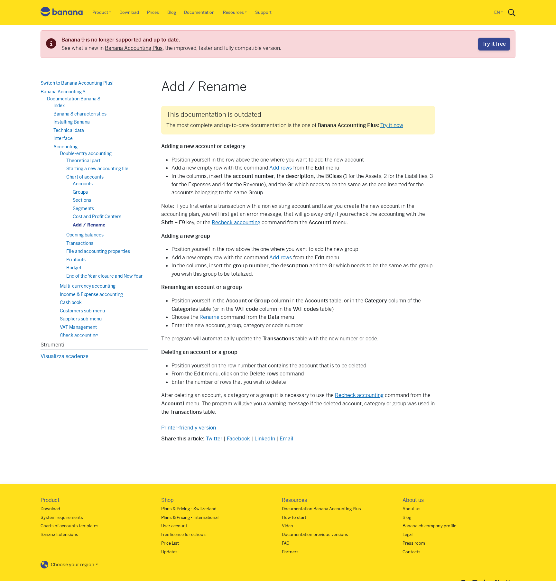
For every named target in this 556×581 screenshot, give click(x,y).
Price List (170, 543)
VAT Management (78, 327)
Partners (290, 552)
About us (412, 509)
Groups (80, 192)
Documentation (199, 12)
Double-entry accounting (86, 153)
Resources (233, 12)
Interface (63, 138)
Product (100, 12)
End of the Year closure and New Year (104, 276)
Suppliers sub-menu (81, 319)
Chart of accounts (85, 177)
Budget (73, 268)
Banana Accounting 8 (63, 92)
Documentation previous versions (315, 534)
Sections (82, 200)
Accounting (65, 147)
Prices (153, 12)
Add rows (280, 167)
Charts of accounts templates (69, 526)
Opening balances (85, 235)
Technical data (68, 130)
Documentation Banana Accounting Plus (321, 509)
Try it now (391, 125)
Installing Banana (71, 122)
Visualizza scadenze (64, 356)
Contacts (412, 552)
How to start (294, 517)
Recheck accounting (236, 222)
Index (59, 105)
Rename (210, 317)
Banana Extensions (59, 534)
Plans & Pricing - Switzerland (189, 509)
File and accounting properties (98, 251)
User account (174, 526)
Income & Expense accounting (91, 294)
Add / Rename (89, 225)
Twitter (214, 438)
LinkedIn (265, 438)
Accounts (83, 184)
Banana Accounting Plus (133, 48)
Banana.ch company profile (429, 526)
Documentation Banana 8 (73, 99)
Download (129, 12)
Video (287, 526)
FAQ (286, 543)
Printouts (76, 260)
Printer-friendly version (188, 427)
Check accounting (79, 335)
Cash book (71, 302)
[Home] (62, 12)
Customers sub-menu (82, 311)
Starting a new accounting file (97, 168)
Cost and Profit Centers (97, 216)
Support (263, 12)
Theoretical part (83, 160)
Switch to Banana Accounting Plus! (77, 83)
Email (286, 438)
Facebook (238, 438)
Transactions (79, 243)
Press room (414, 543)
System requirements (62, 517)
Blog (171, 12)
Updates (169, 552)
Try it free (494, 44)
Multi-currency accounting (88, 286)
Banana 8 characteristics (80, 114)
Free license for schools (184, 534)
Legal (407, 534)
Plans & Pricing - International (189, 517)
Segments (83, 208)
